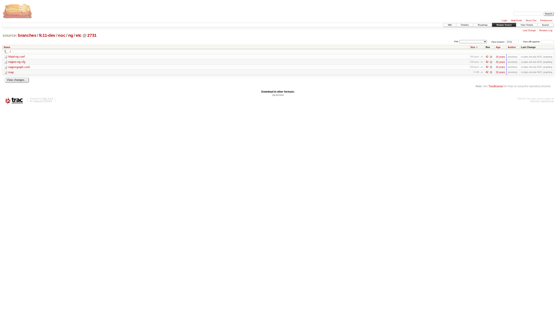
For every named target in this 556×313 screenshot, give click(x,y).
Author (512, 47)
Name (7, 47)
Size (472, 47)
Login (504, 20)
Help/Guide (516, 20)
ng (70, 35)
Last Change (529, 30)
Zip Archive (278, 95)
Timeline (465, 25)
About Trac (531, 20)
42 (487, 56)
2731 (92, 35)
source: (10, 35)
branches (27, 35)
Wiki (450, 25)
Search (545, 25)
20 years (500, 56)
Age (498, 47)
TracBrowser (495, 86)
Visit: (456, 41)
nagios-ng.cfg (16, 61)
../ (9, 51)
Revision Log (545, 30)
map (11, 72)
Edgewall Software (42, 101)
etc (79, 35)
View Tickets (527, 25)
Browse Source (504, 25)
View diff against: (532, 41)
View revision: (498, 41)
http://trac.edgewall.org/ (542, 101)
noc (61, 35)
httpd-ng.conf (16, 56)
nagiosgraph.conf (19, 67)
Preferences (546, 20)
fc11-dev (47, 35)
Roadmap (483, 25)
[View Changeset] (491, 56)
